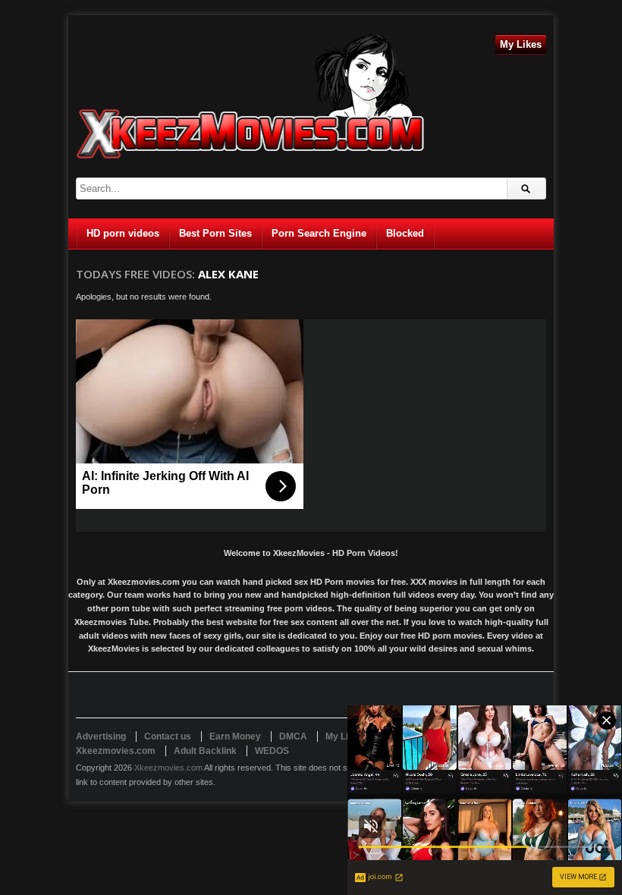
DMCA (293, 736)
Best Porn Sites (215, 233)
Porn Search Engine (319, 233)
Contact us (167, 736)
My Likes (521, 44)
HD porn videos (122, 233)
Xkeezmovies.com (168, 767)
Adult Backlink (205, 751)
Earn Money (235, 736)
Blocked (405, 233)
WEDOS (272, 751)
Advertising (101, 736)
